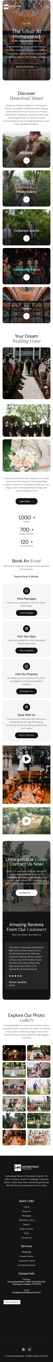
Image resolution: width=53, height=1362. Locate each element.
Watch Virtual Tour (25, 66)
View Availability (26, 650)
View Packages (26, 613)
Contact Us (24, 892)
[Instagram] (29, 1349)
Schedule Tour (26, 691)
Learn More (24, 501)
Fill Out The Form (26, 735)
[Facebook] (23, 1349)
